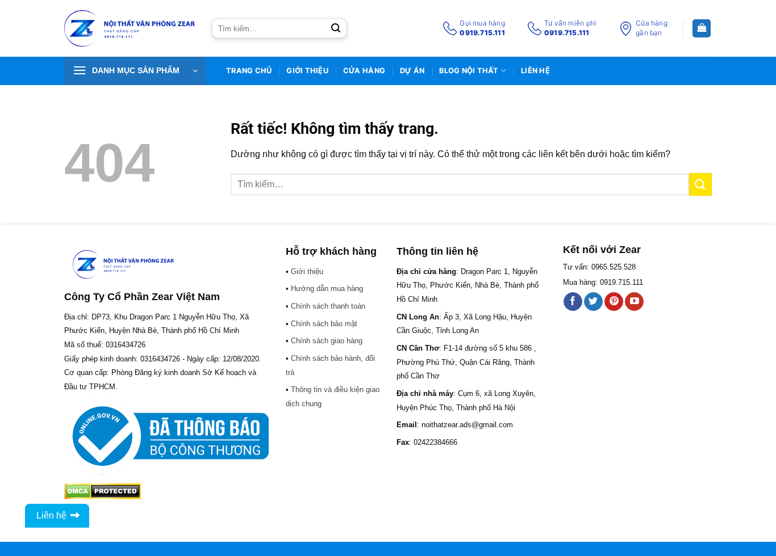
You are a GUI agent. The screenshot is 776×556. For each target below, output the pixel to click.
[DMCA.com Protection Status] (102, 491)
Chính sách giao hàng (326, 340)
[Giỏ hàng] (701, 28)
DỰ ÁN (412, 70)
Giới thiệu (307, 70)
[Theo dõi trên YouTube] (634, 301)
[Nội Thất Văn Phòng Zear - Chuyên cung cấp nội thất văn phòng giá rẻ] (129, 28)
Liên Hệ (535, 70)
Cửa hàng (364, 70)
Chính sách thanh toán (328, 306)
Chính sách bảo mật (324, 323)
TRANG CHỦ (249, 70)
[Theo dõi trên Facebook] (573, 301)
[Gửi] (335, 28)
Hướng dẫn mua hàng (327, 288)
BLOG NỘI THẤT (468, 70)
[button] (135, 71)
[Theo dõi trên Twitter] (593, 301)
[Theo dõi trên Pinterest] (613, 301)
